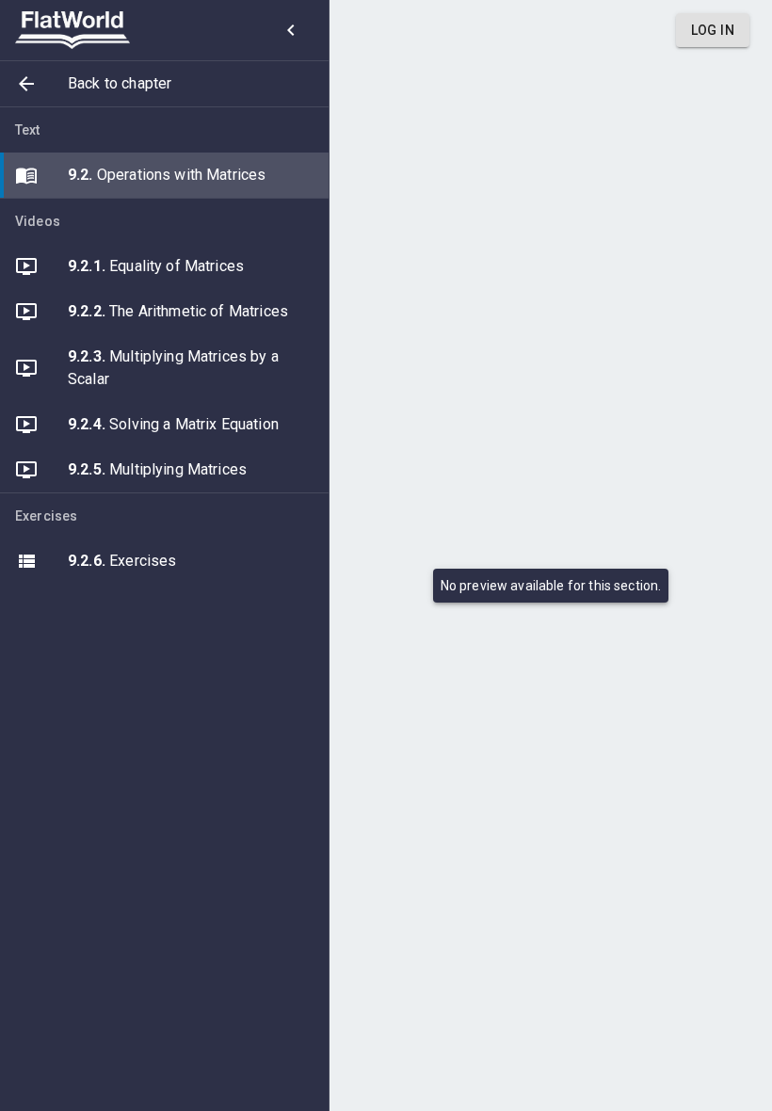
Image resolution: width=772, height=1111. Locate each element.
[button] (164, 83)
